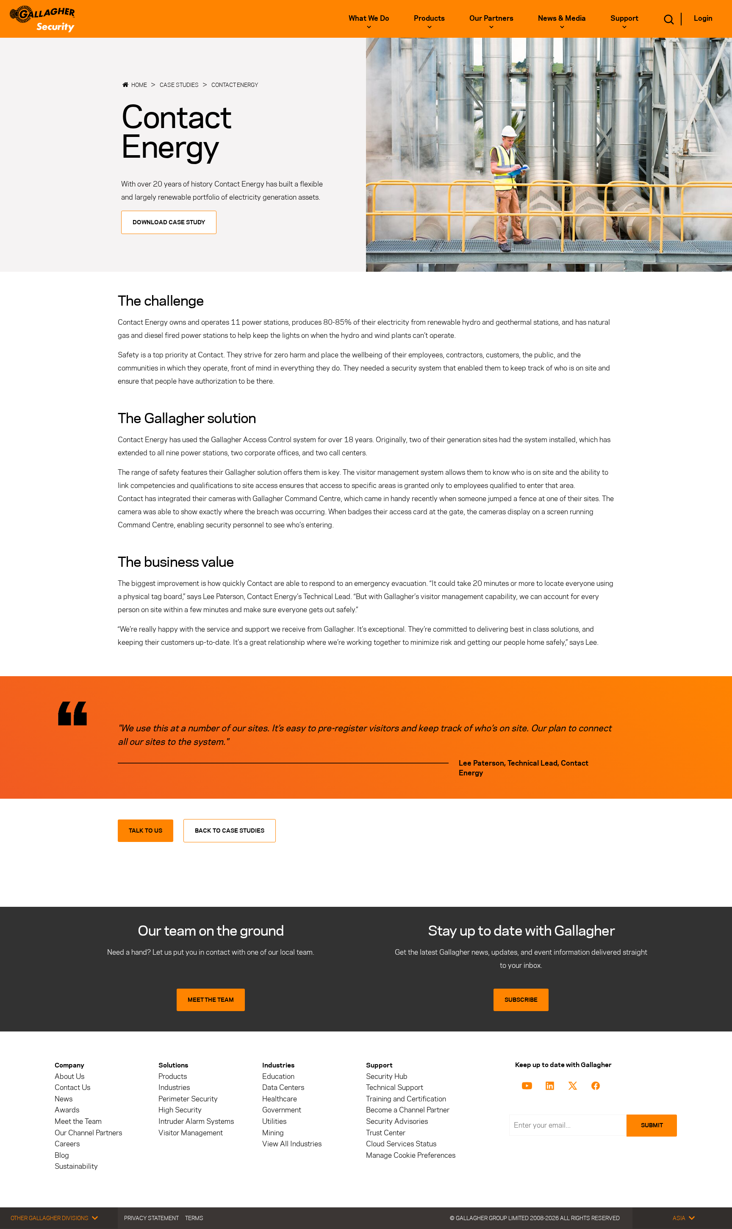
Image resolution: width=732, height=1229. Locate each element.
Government (281, 1110)
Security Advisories (397, 1121)
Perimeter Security (188, 1099)
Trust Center (385, 1133)
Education (278, 1076)
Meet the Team (78, 1121)
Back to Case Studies (229, 831)
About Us (69, 1076)
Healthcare (279, 1099)
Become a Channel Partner (407, 1110)
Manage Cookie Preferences (410, 1155)
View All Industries (292, 1144)
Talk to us (145, 831)
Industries (174, 1087)
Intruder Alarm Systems (196, 1121)
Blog (62, 1155)
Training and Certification (406, 1099)
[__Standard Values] (528, 1085)
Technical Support (394, 1087)
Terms (194, 1218)
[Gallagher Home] (42, 19)
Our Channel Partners (88, 1133)
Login (703, 18)
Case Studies (179, 85)
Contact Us (72, 1087)
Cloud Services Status (401, 1144)
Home (139, 85)
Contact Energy (234, 85)
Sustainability (76, 1166)
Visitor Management (190, 1133)
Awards (67, 1110)
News (63, 1099)
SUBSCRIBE (521, 1000)
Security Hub (387, 1076)
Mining (273, 1133)
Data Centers (283, 1087)
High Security (180, 1110)
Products (172, 1076)
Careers (67, 1144)
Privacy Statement (151, 1218)
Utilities (274, 1121)
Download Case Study (169, 222)
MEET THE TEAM (211, 1000)
